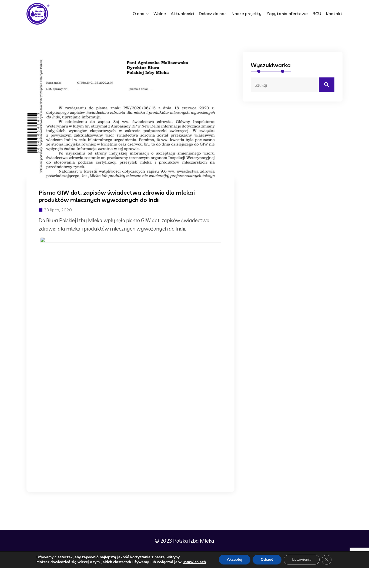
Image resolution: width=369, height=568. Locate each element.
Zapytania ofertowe (287, 13)
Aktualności (182, 13)
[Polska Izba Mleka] (49, 14)
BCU (317, 13)
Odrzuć (267, 559)
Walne (159, 13)
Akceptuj (234, 559)
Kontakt (334, 13)
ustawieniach (194, 562)
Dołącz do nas (213, 13)
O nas (138, 13)
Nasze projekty (246, 13)
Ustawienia (301, 559)
